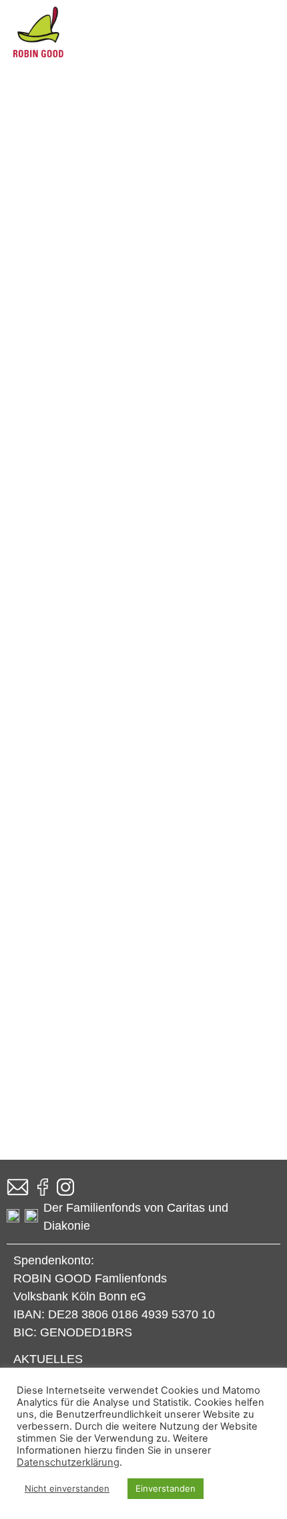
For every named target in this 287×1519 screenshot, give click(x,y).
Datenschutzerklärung (68, 1462)
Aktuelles (48, 1359)
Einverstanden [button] (165, 1488)
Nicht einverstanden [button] (67, 1488)
